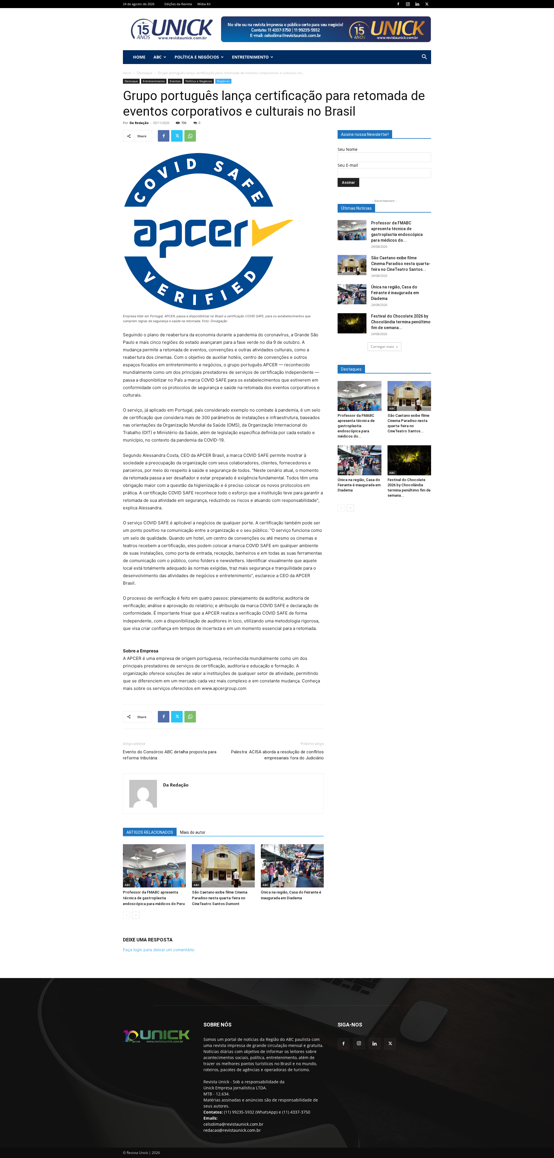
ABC (158, 57)
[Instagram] (407, 4)
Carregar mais (382, 346)
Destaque (144, 72)
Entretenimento (250, 57)
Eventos (175, 81)
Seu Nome (348, 149)
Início (127, 72)
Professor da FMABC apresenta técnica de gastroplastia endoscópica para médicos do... (356, 425)
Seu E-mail (348, 165)
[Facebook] (398, 4)
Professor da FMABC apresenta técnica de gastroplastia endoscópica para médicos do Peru (154, 898)
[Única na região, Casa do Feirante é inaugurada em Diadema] (292, 865)
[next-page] (135, 915)
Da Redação (139, 123)
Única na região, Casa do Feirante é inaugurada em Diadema (395, 293)
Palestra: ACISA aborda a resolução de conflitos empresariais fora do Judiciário (277, 755)
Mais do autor (192, 832)
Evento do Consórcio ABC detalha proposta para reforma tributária (169, 755)
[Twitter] (426, 4)
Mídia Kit (204, 4)
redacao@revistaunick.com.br (232, 1130)
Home (139, 57)
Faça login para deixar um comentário (158, 949)
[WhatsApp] (190, 136)
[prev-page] (126, 915)
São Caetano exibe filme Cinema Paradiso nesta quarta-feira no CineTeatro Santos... (401, 264)
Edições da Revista (178, 4)
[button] (424, 57)
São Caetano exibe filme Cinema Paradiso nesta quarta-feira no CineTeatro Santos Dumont (219, 898)
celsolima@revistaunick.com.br (233, 1124)
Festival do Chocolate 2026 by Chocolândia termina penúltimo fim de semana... (401, 322)
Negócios (223, 81)
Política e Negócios (197, 57)
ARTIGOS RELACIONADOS (149, 832)
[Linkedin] (417, 4)
